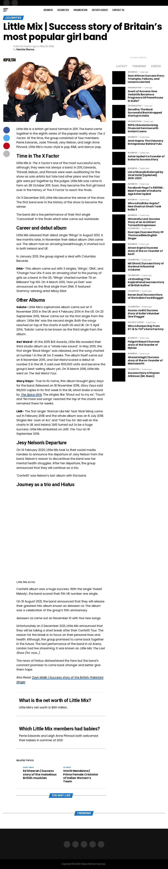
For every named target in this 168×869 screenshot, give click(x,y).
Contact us (118, 10)
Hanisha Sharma (25, 49)
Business (48, 10)
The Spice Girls (31, 395)
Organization (80, 10)
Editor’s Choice (100, 10)
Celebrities (63, 10)
